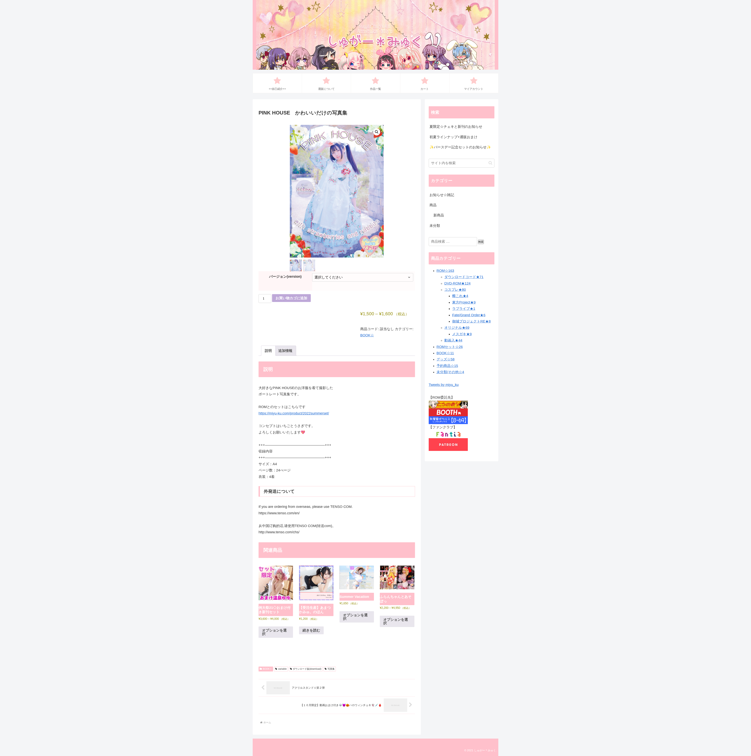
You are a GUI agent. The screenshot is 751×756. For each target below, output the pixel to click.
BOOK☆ (367, 335)
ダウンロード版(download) (307, 669)
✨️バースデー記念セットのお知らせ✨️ (460, 147)
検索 (480, 241)
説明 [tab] (268, 351)
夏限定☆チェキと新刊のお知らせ (455, 127)
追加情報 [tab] (285, 351)
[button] (376, 131)
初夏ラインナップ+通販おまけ (453, 137)
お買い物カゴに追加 (291, 298)
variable (282, 669)
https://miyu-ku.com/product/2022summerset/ (294, 413)
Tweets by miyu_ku (444, 385)
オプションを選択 (274, 632)
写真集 (331, 669)
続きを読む (311, 630)
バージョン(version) (285, 276)
